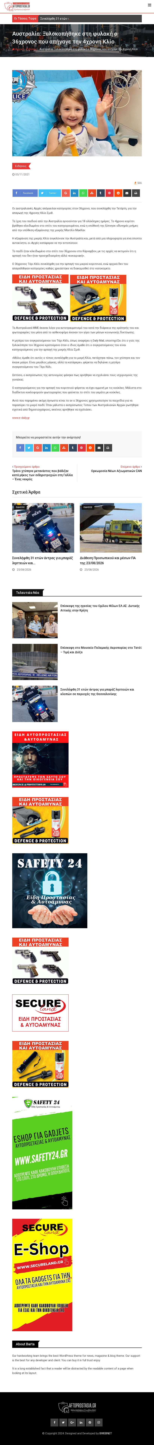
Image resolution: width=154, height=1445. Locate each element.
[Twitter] (29, 448)
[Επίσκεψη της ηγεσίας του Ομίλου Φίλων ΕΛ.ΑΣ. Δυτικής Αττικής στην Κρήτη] (35, 620)
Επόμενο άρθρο (130, 466)
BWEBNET (106, 1433)
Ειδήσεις (31, 49)
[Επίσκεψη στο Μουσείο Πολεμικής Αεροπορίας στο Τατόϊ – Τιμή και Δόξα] (35, 662)
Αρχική (19, 49)
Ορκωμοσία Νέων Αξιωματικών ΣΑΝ (116, 471)
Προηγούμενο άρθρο (27, 466)
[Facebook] (20, 448)
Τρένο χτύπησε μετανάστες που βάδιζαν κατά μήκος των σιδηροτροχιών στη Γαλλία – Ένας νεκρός (42, 475)
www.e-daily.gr (21, 417)
